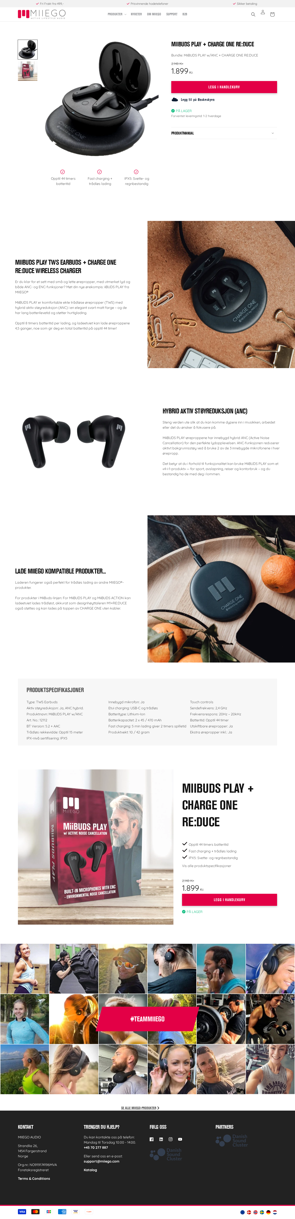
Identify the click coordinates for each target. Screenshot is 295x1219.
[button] (116, 14)
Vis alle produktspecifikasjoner (206, 866)
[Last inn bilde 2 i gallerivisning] (27, 71)
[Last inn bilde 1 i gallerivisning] (27, 49)
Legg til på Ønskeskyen (198, 99)
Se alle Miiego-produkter (138, 1108)
